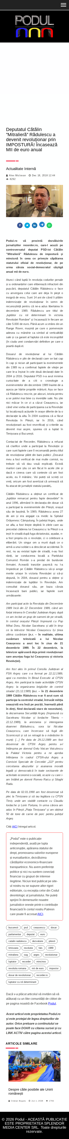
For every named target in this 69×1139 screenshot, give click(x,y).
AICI (14, 826)
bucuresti (13, 927)
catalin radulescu (17, 941)
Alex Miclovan (17, 175)
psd (26, 927)
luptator (12, 961)
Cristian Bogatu (18, 1101)
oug (26, 954)
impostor (54, 968)
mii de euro (38, 968)
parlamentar (14, 934)
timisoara (13, 948)
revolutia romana (17, 968)
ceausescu (39, 927)
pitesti (52, 941)
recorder (26, 961)
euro (42, 934)
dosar (54, 927)
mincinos (41, 961)
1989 (50, 948)
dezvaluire (37, 941)
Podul (52, 1003)
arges (36, 954)
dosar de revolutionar (19, 975)
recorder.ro (42, 975)
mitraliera (13, 954)
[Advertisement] (34, 78)
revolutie (28, 948)
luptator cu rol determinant (22, 982)
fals (41, 948)
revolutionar (51, 954)
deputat (31, 934)
